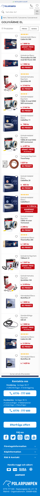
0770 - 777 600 (21, 393)
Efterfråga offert (20, 424)
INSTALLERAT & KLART (21, 2)
